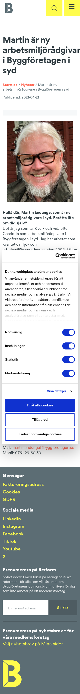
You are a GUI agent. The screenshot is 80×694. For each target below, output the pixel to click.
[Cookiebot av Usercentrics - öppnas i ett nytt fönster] (56, 256)
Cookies (11, 492)
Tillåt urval (40, 419)
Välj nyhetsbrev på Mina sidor (33, 644)
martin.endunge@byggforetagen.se (43, 447)
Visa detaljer (56, 391)
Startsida (10, 84)
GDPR (9, 499)
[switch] (68, 345)
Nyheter (27, 84)
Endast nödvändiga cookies (40, 434)
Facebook (13, 534)
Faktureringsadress (23, 484)
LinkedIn (12, 519)
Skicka (62, 607)
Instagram (13, 526)
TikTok (9, 541)
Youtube (12, 549)
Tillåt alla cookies (40, 405)
